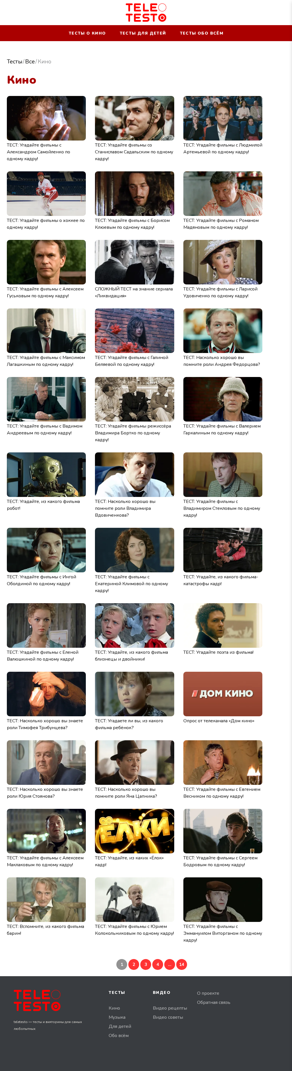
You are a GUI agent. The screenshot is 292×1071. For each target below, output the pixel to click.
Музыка (117, 1017)
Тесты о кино (87, 33)
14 (181, 964)
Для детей (120, 1026)
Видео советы (168, 1017)
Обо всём (119, 1035)
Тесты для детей (143, 33)
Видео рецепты (170, 1008)
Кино (114, 1008)
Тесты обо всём (202, 33)
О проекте (208, 993)
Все (30, 61)
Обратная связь (213, 1002)
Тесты (14, 61)
